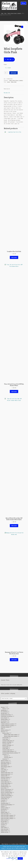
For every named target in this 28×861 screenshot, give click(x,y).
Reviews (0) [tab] (7, 92)
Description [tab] (7, 88)
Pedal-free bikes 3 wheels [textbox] (13, 698)
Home (2, 13)
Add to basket (13, 73)
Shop (5, 13)
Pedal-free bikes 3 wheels (14, 13)
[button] (22, 27)
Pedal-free (13, 81)
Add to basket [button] (14, 257)
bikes (8, 81)
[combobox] (14, 698)
